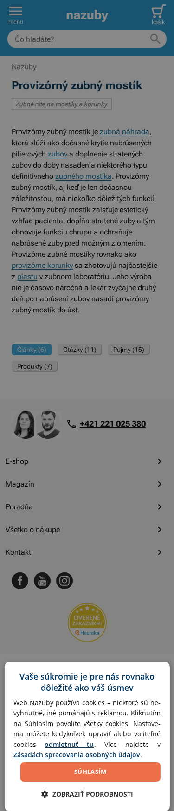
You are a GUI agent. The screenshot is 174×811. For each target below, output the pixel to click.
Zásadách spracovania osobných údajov (76, 754)
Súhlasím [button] (90, 771)
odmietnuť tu (69, 744)
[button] (87, 794)
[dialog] (86, 736)
